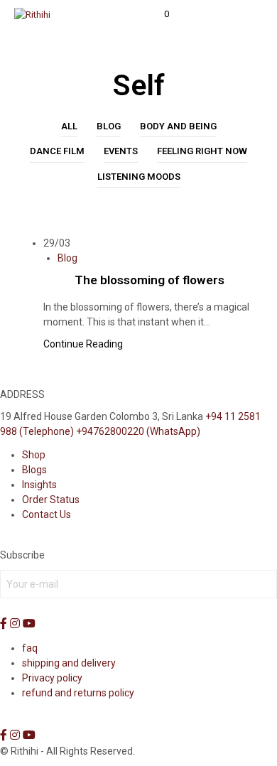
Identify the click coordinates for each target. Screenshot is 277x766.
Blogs (34, 469)
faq (30, 648)
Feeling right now (202, 151)
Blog (109, 126)
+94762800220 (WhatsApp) (138, 431)
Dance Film (57, 151)
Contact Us (46, 514)
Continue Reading (83, 344)
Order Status (51, 499)
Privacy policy (52, 678)
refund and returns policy (78, 692)
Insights (39, 484)
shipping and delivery (69, 663)
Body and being (178, 126)
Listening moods (138, 176)
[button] (157, 14)
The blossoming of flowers (149, 280)
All (69, 126)
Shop (33, 454)
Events (121, 151)
